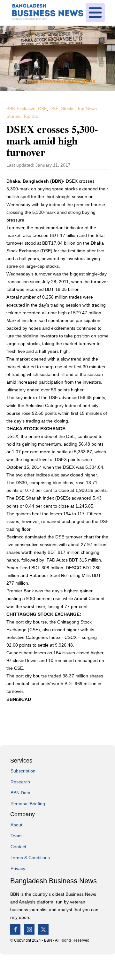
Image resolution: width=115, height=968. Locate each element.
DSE (54, 108)
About (16, 824)
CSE (42, 108)
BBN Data (20, 792)
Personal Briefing (28, 803)
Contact (18, 846)
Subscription (23, 770)
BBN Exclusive (20, 108)
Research (20, 781)
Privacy (18, 868)
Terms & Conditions (30, 857)
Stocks (67, 108)
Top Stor (31, 116)
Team (16, 835)
